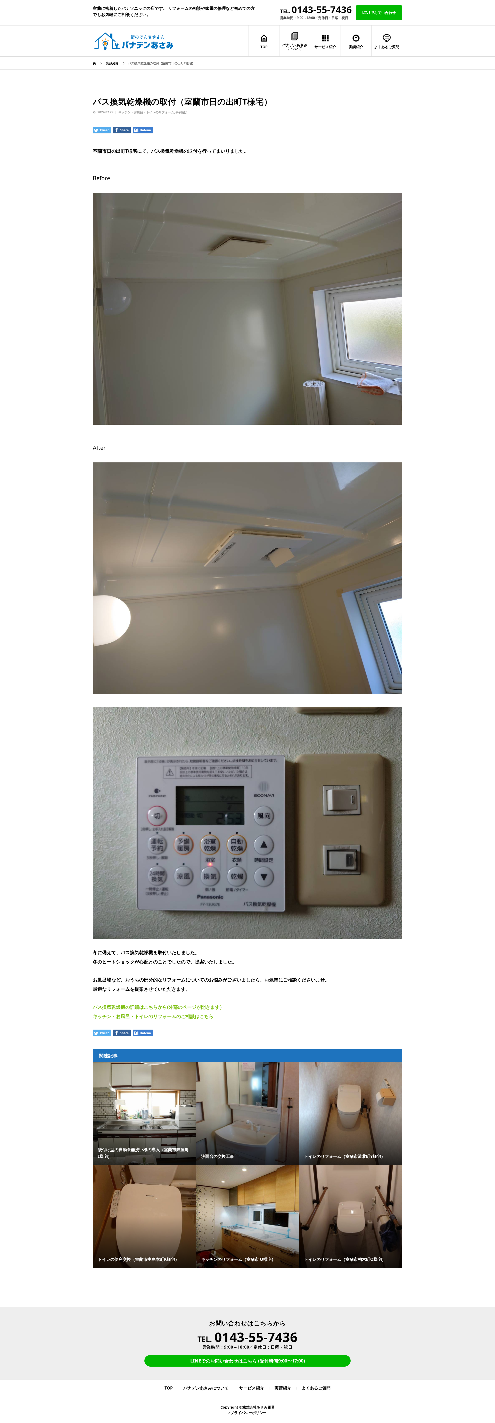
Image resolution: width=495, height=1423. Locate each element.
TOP (264, 46)
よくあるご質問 (386, 46)
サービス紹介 (325, 46)
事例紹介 (182, 112)
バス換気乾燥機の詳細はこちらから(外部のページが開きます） (158, 1007)
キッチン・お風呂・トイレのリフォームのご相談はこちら (153, 1016)
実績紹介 (356, 46)
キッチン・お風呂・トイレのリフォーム (146, 112)
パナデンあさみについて (294, 46)
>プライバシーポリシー (247, 1412)
